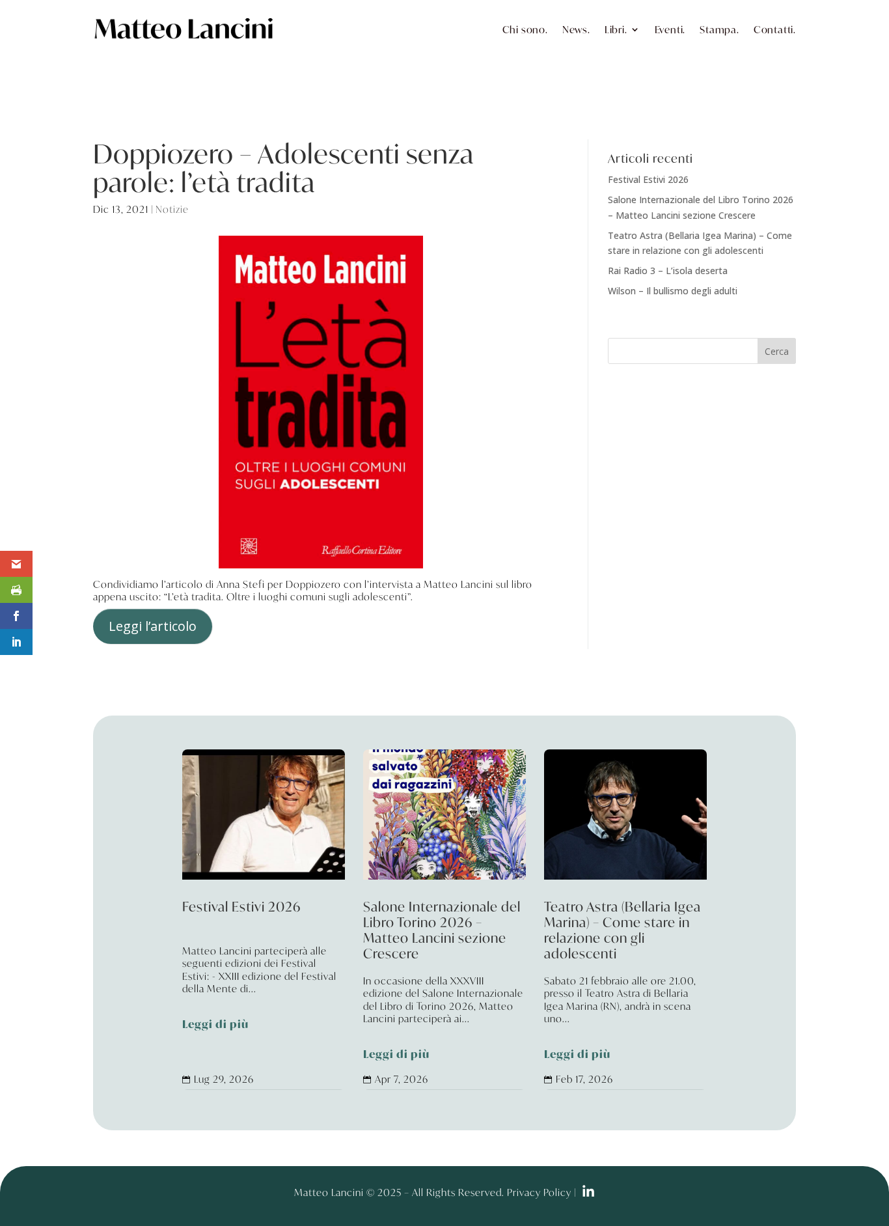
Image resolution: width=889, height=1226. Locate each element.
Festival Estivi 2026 (648, 179)
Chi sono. (525, 29)
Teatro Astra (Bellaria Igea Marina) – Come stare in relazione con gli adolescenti (625, 981)
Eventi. (670, 29)
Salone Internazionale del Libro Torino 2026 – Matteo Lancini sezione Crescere (444, 981)
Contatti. (775, 29)
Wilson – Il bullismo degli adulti (672, 291)
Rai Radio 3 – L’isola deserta (668, 270)
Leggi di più (215, 1024)
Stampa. (719, 29)
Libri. (616, 29)
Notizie (172, 209)
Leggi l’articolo (153, 626)
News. (576, 29)
